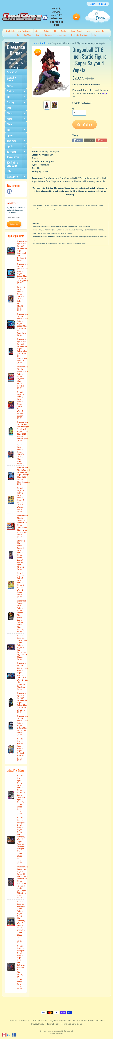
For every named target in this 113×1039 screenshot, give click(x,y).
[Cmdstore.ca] (25, 17)
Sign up (102, 4)
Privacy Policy (37, 1023)
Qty (74, 108)
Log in (92, 4)
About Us (12, 1020)
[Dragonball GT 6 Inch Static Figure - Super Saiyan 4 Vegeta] (47, 105)
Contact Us (24, 1020)
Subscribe (14, 224)
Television (50, 35)
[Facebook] (9, 191)
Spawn (19, 34)
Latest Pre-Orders (25, 31)
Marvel (81, 31)
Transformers (63, 35)
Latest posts (17, 177)
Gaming (65, 31)
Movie (90, 31)
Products (44, 43)
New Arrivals (10, 31)
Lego (73, 31)
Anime (38, 31)
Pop (105, 31)
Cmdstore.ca (55, 1031)
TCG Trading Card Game (81, 35)
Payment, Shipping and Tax (62, 1020)
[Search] (76, 16)
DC (57, 31)
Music (98, 31)
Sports (40, 35)
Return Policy (52, 1023)
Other (94, 34)
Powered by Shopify (56, 1033)
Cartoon (48, 31)
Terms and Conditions (71, 1023)
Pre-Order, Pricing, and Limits (91, 1020)
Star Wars (29, 35)
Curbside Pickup (39, 1020)
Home (34, 43)
